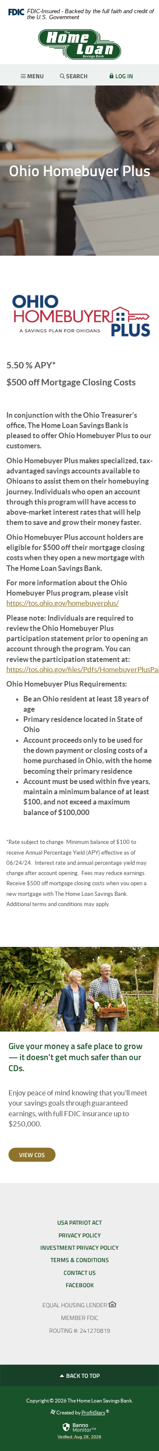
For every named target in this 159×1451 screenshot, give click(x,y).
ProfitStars (93, 1412)
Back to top (82, 1375)
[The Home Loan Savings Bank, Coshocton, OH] (79, 44)
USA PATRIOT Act (79, 1222)
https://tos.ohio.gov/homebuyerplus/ (62, 603)
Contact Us (80, 1273)
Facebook (80, 1285)
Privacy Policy (80, 1235)
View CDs (32, 1155)
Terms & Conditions (79, 1260)
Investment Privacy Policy (79, 1247)
